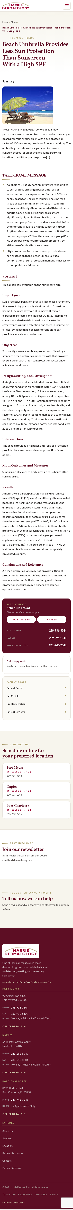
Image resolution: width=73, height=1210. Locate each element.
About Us (7, 1130)
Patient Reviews (36, 711)
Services (7, 1138)
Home (5, 22)
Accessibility (41, 1194)
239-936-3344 (57, 630)
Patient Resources (12, 1153)
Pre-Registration (36, 704)
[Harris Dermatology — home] (15, 6)
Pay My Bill (36, 696)
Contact (7, 1160)
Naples (52, 619)
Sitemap (54, 1194)
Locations (8, 1145)
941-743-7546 (57, 645)
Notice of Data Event (13, 1202)
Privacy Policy (25, 1194)
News (14, 22)
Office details (14, 1026)
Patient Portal (36, 688)
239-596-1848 (57, 637)
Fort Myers (21, 619)
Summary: (8, 81)
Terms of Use (8, 1194)
